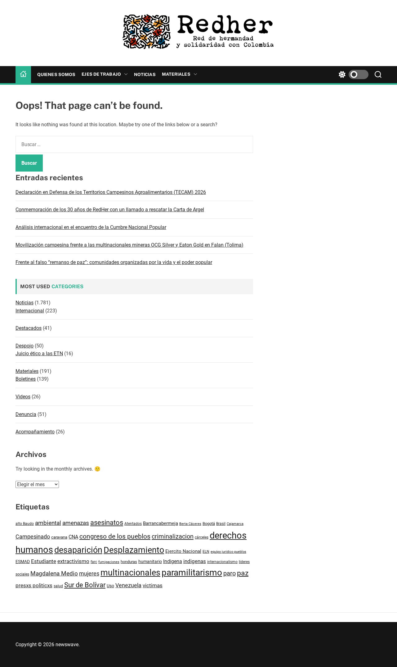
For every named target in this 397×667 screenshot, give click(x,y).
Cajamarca (235, 524)
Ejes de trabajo (101, 74)
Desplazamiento (134, 550)
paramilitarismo (192, 572)
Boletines (26, 379)
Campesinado (33, 536)
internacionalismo (222, 562)
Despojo (24, 346)
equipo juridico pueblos (228, 552)
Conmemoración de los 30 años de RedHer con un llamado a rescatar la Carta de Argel (110, 210)
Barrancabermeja (160, 523)
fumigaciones (108, 562)
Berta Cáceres (190, 524)
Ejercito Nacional (183, 551)
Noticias (145, 74)
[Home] (23, 74)
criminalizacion (173, 536)
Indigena (172, 561)
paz (242, 573)
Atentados (133, 524)
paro (229, 573)
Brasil (220, 524)
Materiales (176, 74)
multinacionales (130, 573)
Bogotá (209, 523)
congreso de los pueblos (114, 536)
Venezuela (128, 585)
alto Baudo (25, 524)
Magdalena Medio (54, 573)
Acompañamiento (35, 432)
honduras (129, 561)
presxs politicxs (34, 585)
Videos (23, 397)
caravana (59, 537)
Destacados (29, 328)
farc (94, 561)
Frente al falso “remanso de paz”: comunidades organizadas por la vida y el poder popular (114, 262)
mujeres (89, 573)
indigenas (194, 561)
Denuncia (26, 414)
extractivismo (73, 561)
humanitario (150, 561)
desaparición (78, 550)
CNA (73, 537)
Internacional (30, 311)
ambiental (48, 523)
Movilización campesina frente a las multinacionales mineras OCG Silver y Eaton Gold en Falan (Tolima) (129, 245)
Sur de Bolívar (84, 585)
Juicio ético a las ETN (39, 353)
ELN (206, 551)
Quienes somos (56, 74)
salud (58, 586)
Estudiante (43, 561)
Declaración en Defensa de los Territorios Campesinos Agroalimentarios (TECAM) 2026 (111, 192)
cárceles (201, 537)
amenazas (75, 522)
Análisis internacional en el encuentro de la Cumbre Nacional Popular (91, 227)
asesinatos (106, 522)
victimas (153, 585)
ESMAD (23, 561)
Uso (110, 585)
